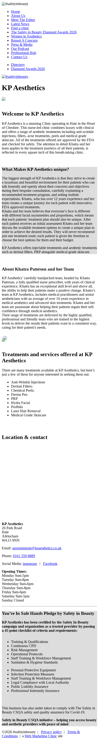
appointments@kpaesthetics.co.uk (36, 548)
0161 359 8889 (24, 556)
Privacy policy (51, 732)
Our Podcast (20, 49)
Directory (18, 65)
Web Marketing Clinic (41, 736)
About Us (18, 16)
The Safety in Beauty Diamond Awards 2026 (44, 32)
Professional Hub (23, 53)
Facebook (50, 564)
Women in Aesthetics (26, 36)
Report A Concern (24, 40)
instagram (30, 564)
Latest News (20, 24)
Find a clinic (20, 28)
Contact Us (19, 57)
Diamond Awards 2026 (28, 69)
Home (15, 12)
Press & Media (21, 44)
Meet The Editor (23, 20)
